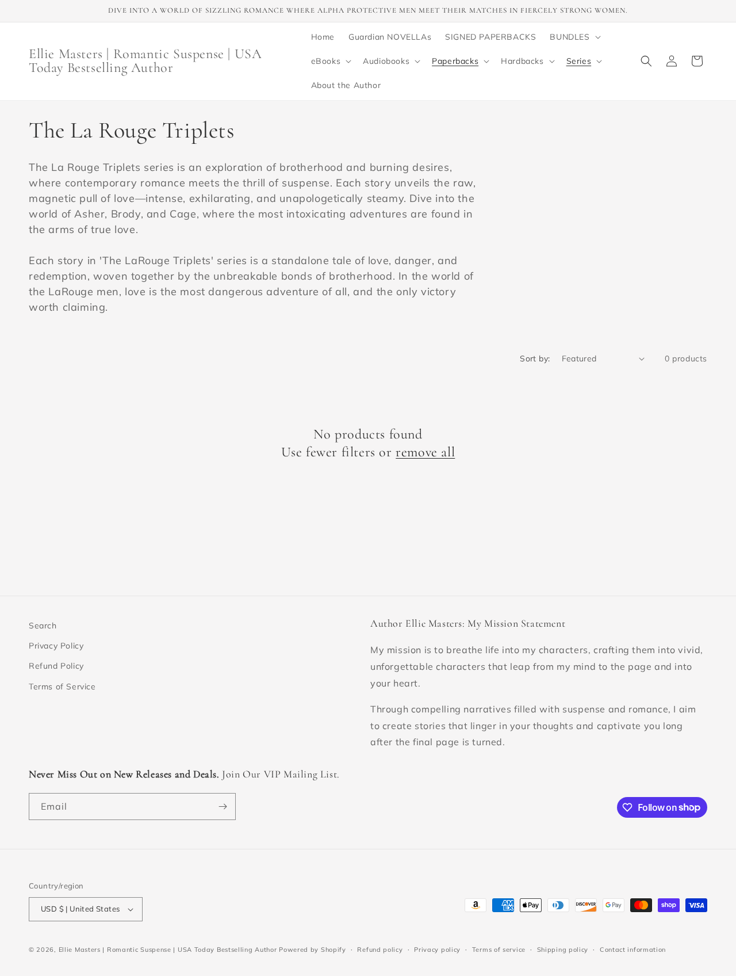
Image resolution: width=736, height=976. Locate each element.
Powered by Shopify (312, 950)
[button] (574, 37)
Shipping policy (563, 950)
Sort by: (535, 358)
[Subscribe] (222, 806)
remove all (425, 452)
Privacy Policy (56, 645)
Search (43, 625)
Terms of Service (62, 686)
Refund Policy (56, 666)
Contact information (633, 950)
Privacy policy (437, 950)
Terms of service (499, 950)
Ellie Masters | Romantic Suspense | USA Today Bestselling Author (168, 950)
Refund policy (379, 950)
